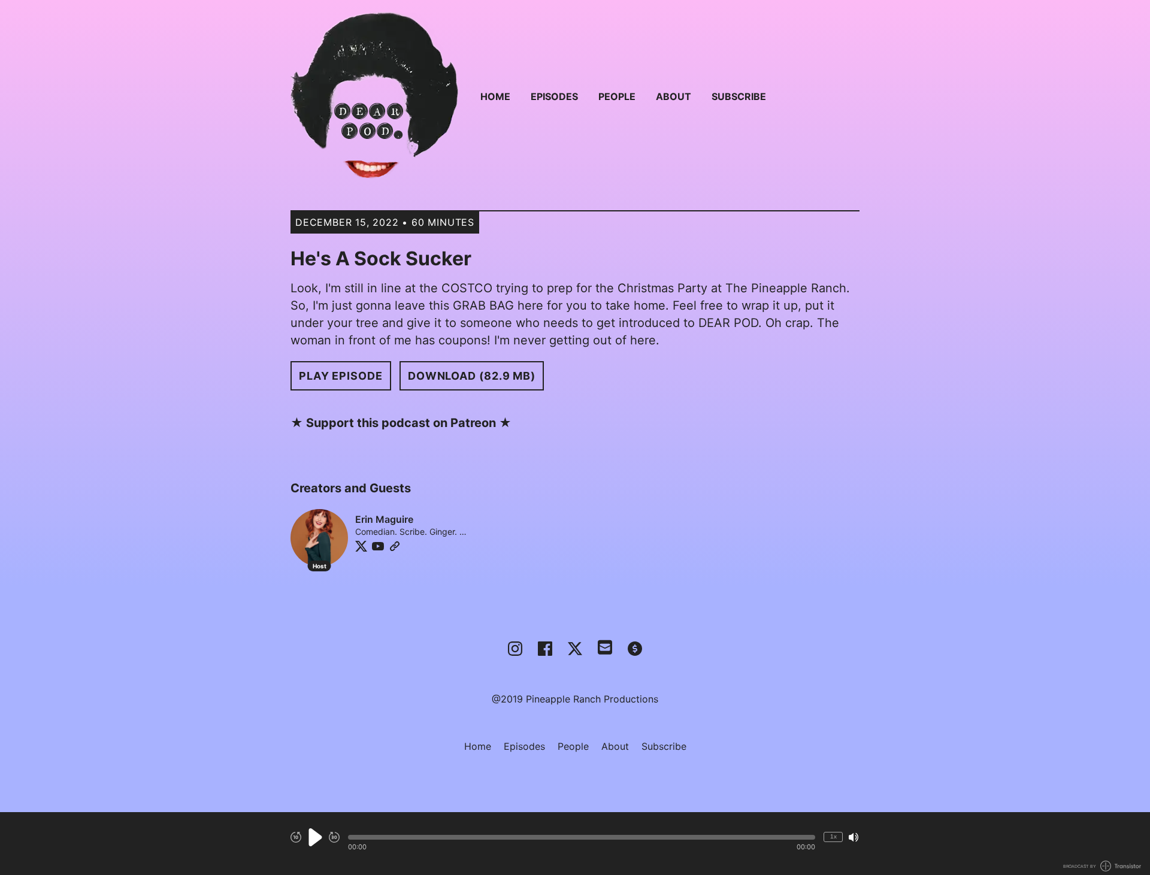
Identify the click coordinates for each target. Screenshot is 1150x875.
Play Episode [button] (341, 376)
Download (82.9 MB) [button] (471, 376)
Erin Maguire (384, 519)
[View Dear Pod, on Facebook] (545, 648)
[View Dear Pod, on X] (575, 648)
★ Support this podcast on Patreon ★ (401, 423)
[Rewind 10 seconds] (295, 837)
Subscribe (739, 96)
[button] (581, 837)
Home (495, 96)
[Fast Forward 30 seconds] (334, 837)
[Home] (374, 96)
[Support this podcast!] (635, 648)
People (616, 96)
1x (833, 836)
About (673, 96)
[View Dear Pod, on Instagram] (515, 648)
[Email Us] (605, 646)
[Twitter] (361, 546)
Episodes (554, 96)
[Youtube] (378, 546)
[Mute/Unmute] (853, 837)
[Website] (395, 546)
